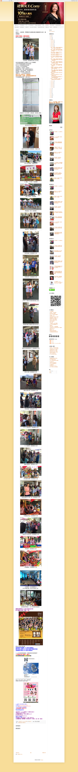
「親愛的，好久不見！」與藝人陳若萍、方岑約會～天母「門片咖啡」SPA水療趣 (58, 148)
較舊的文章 (44, 752)
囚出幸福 (46, 25)
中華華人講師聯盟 (38, 25)
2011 (51, 93)
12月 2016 (52, 40)
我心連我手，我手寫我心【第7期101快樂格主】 (57, 158)
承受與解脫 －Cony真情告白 (58, 131)
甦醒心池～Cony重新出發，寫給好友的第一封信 (58, 152)
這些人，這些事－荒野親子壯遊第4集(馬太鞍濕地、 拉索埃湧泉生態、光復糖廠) (56, 57)
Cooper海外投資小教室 (53, 354)
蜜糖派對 (51, 325)
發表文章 (51, 371)
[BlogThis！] (36, 721)
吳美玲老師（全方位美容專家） (54, 348)
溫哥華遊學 (22, 27)
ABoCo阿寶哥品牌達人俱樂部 (54, 360)
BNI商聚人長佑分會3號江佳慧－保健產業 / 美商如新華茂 (58, 212)
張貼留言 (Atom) (20, 754)
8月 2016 (52, 45)
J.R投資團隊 (51, 311)
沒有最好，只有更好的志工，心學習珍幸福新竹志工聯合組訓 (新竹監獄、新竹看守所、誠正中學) (56, 68)
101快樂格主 (22, 25)
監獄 (51, 27)
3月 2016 (52, 84)
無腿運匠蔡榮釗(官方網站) (53, 358)
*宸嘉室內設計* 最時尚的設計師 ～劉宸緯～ (56, 327)
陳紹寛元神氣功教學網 (53, 330)
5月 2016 (52, 82)
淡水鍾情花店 (52, 364)
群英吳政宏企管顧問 (53, 313)
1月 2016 (52, 87)
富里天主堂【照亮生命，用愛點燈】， (23, 74)
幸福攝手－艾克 (52, 315)
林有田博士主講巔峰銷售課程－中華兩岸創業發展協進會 (58, 143)
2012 (51, 92)
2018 (51, 36)
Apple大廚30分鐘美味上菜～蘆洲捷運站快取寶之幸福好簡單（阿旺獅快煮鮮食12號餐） (58, 272)
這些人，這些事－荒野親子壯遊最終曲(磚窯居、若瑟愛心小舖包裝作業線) (56, 48)
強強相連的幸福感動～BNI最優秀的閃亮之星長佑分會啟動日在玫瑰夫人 (58, 168)
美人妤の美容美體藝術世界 (54, 324)
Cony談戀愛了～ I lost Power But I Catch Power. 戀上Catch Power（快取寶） (58, 282)
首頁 (30, 752)
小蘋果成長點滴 (58, 25)
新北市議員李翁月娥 (53, 359)
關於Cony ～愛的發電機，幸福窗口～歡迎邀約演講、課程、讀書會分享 (56, 79)
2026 (51, 35)
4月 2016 (52, 83)
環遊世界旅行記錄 (41, 27)
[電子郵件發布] (33, 721)
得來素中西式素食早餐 (53, 362)
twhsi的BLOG (52, 361)
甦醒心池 (47, 27)
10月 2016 (52, 42)
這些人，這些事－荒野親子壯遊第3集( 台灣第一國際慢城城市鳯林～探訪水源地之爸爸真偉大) (56, 60)
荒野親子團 (55, 27)
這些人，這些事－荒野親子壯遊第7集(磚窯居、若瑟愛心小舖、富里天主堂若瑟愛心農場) (56, 50)
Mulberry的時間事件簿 (53, 363)
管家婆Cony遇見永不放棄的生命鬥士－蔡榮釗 (58, 178)
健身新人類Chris (52, 328)
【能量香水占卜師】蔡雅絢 (54, 323)
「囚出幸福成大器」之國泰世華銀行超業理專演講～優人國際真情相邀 (58, 233)
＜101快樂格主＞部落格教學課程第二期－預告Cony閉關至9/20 (58, 163)
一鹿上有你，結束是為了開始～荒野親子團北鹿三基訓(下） (58, 228)
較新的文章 (17, 752)
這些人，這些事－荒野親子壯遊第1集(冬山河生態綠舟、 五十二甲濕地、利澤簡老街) (56, 65)
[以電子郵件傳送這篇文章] (35, 721)
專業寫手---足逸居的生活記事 (54, 347)
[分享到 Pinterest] (39, 721)
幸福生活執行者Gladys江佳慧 (54, 316)
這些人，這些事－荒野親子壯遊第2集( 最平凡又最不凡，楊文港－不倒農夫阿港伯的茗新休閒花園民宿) (56, 62)
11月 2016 (52, 41)
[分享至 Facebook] (38, 721)
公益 (43, 25)
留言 (51, 372)
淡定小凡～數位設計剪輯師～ (54, 314)
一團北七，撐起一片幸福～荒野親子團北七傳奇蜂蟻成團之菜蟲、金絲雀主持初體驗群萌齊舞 (56, 71)
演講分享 (26, 27)
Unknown (52, 340)
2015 (51, 88)
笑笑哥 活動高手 (52, 321)
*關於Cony (16, 25)
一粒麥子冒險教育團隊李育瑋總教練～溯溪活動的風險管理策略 (56, 77)
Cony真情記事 (31, 25)
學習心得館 (52, 25)
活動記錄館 (17, 27)
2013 (51, 91)
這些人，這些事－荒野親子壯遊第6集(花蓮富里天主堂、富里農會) (56, 52)
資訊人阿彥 (51, 322)
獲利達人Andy (52, 329)
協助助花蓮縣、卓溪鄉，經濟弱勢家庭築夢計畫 (26, 75)
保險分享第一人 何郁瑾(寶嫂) (54, 326)
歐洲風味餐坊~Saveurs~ (53, 365)
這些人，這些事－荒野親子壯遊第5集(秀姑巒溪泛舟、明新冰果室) (56, 54)
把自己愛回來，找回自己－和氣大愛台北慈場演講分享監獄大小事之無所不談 (58, 174)
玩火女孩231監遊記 (33, 27)
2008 (51, 97)
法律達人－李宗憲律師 (53, 312)
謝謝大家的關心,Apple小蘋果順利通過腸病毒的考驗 (58, 251)
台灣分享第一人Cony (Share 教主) (56, 343)
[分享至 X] (37, 721)
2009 (51, 96)
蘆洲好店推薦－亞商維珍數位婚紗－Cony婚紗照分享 (58, 277)
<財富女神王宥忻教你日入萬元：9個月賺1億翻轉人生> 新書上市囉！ (58, 267)
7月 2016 (52, 46)
